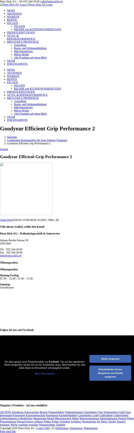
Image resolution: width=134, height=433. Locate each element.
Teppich (121, 421)
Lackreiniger (85, 415)
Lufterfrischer (25, 418)
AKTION (5, 412)
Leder (95, 415)
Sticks (104, 421)
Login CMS (43, 428)
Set (98, 421)
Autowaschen (31, 412)
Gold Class (124, 412)
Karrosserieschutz (35, 415)
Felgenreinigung (74, 412)
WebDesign (62, 428)
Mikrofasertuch (63, 418)
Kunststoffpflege (68, 415)
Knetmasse (52, 415)
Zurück (4, 149)
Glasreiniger (90, 412)
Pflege (130, 418)
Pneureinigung (8, 421)
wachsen (23, 424)
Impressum (76, 428)
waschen (33, 424)
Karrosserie (19, 415)
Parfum (122, 418)
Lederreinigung (8, 418)
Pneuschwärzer (25, 421)
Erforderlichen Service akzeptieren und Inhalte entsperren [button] (110, 373)
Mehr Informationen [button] (45, 373)
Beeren (44, 412)
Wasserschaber (47, 424)
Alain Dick (6, 219)
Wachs (14, 424)
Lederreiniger (121, 415)
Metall (50, 418)
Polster (55, 421)
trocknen (5, 424)
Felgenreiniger (56, 412)
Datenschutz (91, 428)
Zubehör (60, 424)
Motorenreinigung (89, 418)
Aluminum (17, 412)
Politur (47, 421)
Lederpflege (106, 415)
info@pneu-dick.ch (52, 1)
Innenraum (6, 415)
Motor (75, 418)
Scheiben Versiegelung (83, 421)
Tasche (112, 421)
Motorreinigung (108, 418)
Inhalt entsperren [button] (110, 359)
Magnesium (39, 418)
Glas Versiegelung (108, 412)
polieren (38, 421)
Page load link (8, 431)
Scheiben (65, 421)
